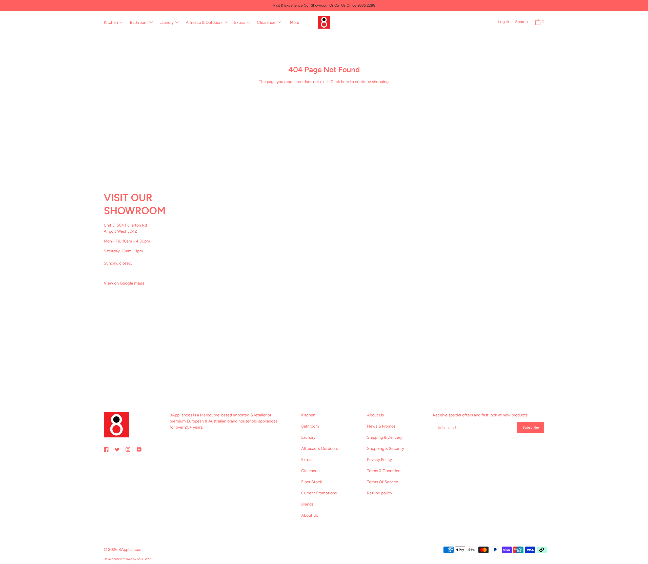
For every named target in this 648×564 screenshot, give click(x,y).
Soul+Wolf (144, 559)
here (345, 81)
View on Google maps (124, 283)
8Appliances (129, 549)
